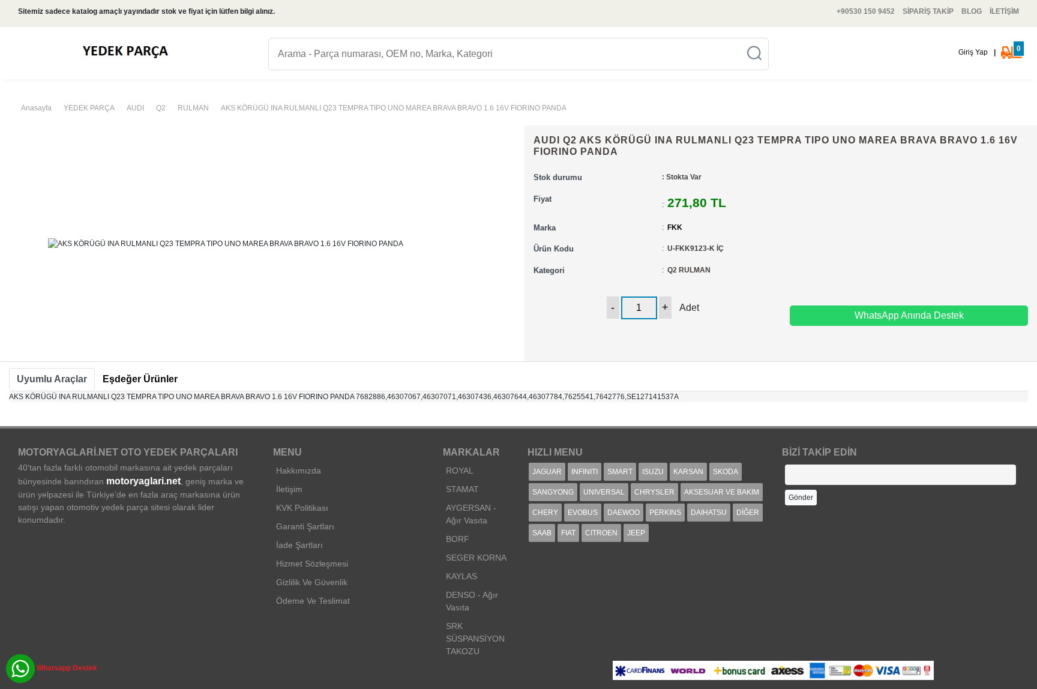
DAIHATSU (709, 512)
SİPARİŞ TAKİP (928, 11)
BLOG (971, 11)
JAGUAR (547, 472)
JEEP (636, 533)
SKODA (725, 472)
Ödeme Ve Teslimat (313, 601)
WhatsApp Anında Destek (909, 315)
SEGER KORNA (476, 557)
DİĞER (747, 512)
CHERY (545, 512)
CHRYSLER (654, 492)
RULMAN (193, 108)
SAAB (542, 533)
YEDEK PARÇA (89, 108)
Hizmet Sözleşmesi (312, 563)
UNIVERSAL (604, 492)
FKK (674, 227)
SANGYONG (553, 492)
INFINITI (584, 472)
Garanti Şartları (305, 526)
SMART (620, 472)
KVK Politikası (302, 508)
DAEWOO (623, 512)
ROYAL (459, 470)
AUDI (135, 108)
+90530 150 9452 (866, 11)
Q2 (161, 108)
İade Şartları (299, 545)
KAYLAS (461, 576)
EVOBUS (583, 512)
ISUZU (653, 472)
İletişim (289, 489)
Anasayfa (36, 108)
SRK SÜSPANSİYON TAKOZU (475, 638)
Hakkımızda (298, 470)
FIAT (568, 533)
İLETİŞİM (1004, 11)
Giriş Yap (973, 52)
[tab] (52, 379)
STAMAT (462, 489)
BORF (457, 539)
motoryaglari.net (143, 481)
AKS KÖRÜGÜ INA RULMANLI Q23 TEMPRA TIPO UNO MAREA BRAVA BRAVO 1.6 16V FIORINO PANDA (394, 108)
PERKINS (665, 512)
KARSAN (688, 472)
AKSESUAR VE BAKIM (721, 492)
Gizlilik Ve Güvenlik (311, 582)
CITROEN (601, 533)
